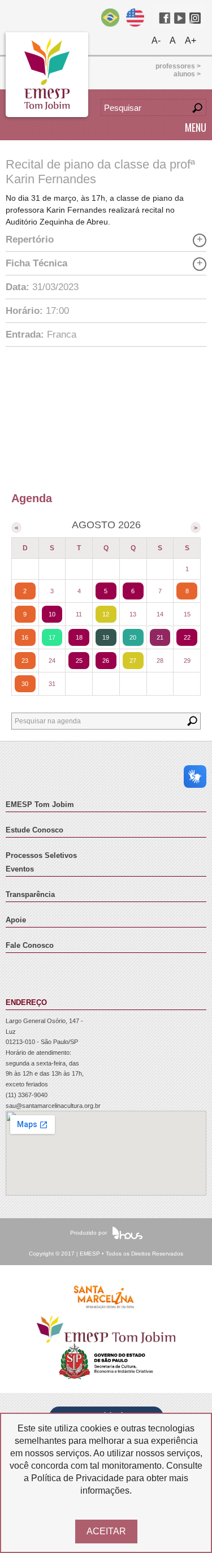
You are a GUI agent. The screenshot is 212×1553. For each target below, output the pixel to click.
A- (156, 40)
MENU (195, 127)
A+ (190, 40)
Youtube (179, 18)
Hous (127, 1233)
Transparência (30, 895)
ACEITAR (106, 1531)
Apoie (16, 920)
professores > (178, 66)
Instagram (195, 18)
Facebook (164, 18)
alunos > (187, 74)
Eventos (20, 869)
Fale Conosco (30, 946)
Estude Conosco (34, 830)
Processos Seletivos (41, 856)
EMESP (47, 74)
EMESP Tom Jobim (40, 805)
